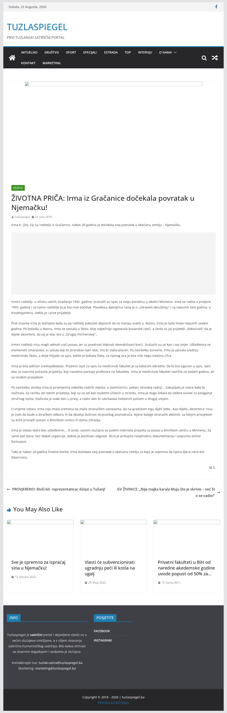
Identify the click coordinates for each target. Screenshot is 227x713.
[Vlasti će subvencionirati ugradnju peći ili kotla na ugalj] (113, 522)
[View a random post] (214, 57)
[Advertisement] (113, 263)
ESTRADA (111, 52)
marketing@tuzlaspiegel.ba (55, 668)
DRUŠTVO (52, 52)
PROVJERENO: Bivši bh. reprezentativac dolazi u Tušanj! (58, 489)
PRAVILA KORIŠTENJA (113, 703)
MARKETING (52, 63)
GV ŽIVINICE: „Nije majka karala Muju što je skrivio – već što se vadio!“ (166, 492)
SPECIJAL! (90, 52)
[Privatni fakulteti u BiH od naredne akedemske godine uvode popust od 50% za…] (186, 522)
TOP (128, 52)
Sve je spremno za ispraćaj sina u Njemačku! (38, 565)
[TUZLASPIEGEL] (12, 57)
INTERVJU (145, 52)
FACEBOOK (102, 631)
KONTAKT (28, 63)
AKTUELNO (29, 52)
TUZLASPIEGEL (37, 27)
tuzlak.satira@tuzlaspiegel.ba (60, 663)
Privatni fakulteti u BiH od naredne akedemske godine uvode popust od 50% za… (186, 568)
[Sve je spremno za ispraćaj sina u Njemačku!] (40, 522)
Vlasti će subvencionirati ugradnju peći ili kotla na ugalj (110, 568)
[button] (174, 52)
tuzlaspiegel (22, 217)
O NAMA (165, 52)
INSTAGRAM (103, 640)
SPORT (71, 52)
